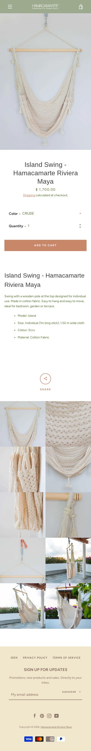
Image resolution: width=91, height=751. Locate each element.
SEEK (14, 657)
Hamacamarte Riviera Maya (56, 726)
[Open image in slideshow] (45, 81)
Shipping (29, 195)
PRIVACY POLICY (35, 657)
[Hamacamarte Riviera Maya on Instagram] (49, 715)
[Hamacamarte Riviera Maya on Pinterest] (42, 715)
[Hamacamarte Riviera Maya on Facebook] (34, 715)
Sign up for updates (45, 669)
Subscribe (69, 691)
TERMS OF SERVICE (67, 657)
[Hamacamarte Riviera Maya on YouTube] (56, 715)
